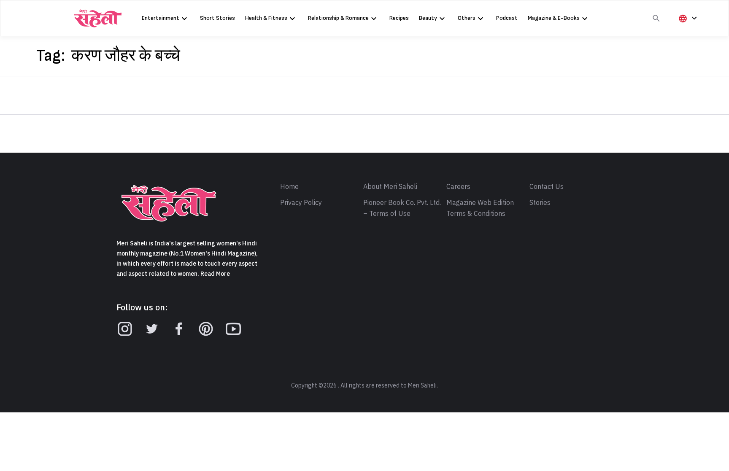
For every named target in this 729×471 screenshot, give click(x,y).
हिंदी (686, 32)
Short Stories (217, 18)
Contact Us (546, 187)
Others (466, 18)
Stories (540, 203)
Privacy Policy (301, 203)
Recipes (399, 18)
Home (289, 187)
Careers (458, 187)
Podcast (507, 18)
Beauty (428, 18)
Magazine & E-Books (554, 18)
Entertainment (160, 18)
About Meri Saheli (390, 187)
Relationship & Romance (338, 18)
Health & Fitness (266, 18)
